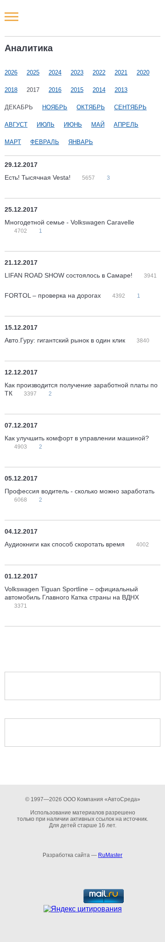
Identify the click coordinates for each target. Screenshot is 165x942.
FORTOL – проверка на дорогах (54, 295)
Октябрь (91, 107)
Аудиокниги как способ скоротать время (65, 544)
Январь (80, 142)
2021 (121, 72)
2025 (33, 72)
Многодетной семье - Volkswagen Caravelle (69, 222)
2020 (143, 72)
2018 (11, 89)
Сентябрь (130, 107)
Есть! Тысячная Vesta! (38, 177)
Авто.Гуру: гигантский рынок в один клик (66, 340)
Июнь (73, 124)
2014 (99, 89)
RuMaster (110, 855)
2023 (77, 72)
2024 (55, 72)
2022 (99, 72)
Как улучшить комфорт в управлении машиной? (77, 438)
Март (13, 142)
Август (16, 124)
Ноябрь (54, 107)
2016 (55, 89)
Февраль (44, 142)
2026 (11, 72)
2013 (121, 89)
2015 (77, 89)
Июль (46, 124)
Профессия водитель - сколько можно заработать (79, 491)
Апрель (126, 124)
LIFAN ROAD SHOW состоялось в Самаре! (69, 275)
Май (97, 124)
